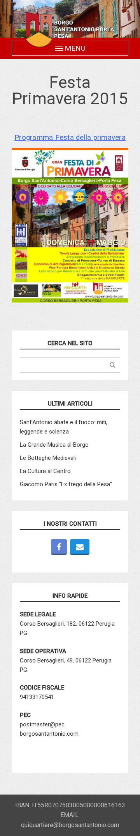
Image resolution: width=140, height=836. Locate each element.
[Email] (79, 547)
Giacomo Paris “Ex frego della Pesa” (66, 484)
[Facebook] (59, 547)
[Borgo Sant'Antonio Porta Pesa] (70, 29)
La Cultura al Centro (45, 471)
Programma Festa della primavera (70, 137)
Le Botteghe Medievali (48, 457)
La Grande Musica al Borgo (54, 444)
